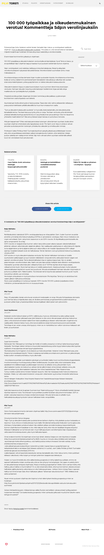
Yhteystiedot (58, 3)
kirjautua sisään (19, 509)
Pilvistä (34, 3)
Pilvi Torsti (8, 291)
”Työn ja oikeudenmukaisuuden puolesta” (26, 50)
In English (69, 3)
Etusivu (25, 3)
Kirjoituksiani (45, 3)
